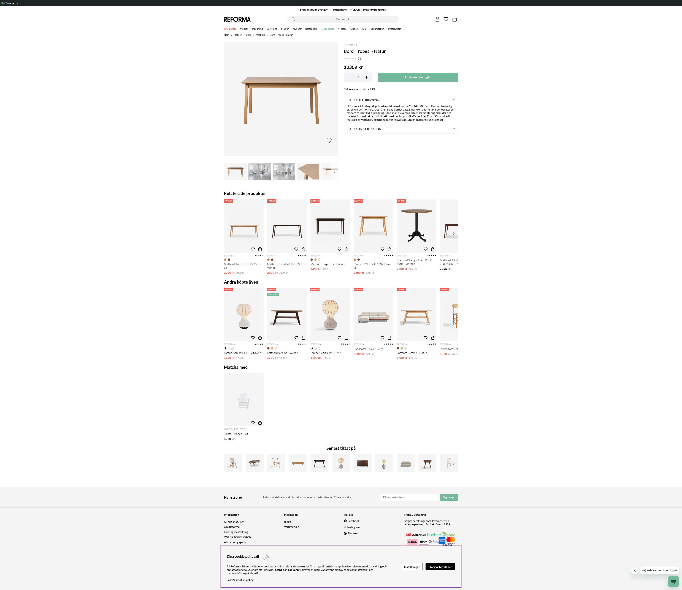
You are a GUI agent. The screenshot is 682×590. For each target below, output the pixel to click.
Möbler (244, 28)
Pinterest (353, 533)
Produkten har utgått (418, 77)
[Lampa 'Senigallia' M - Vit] (330, 314)
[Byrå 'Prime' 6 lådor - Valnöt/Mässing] (363, 463)
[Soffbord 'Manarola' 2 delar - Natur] (255, 463)
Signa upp (449, 497)
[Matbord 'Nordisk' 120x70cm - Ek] (373, 226)
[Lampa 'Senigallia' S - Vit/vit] (384, 463)
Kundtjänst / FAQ (235, 521)
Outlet (354, 28)
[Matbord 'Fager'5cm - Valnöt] (330, 226)
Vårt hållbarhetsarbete (238, 536)
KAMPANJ (230, 28)
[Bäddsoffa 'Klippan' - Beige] (406, 463)
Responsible (327, 28)
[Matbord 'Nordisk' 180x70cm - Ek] (244, 226)
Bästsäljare (311, 28)
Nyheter (297, 28)
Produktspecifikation (364, 128)
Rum (364, 28)
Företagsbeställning (236, 531)
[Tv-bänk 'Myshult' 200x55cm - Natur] (298, 463)
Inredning (257, 28)
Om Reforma (232, 526)
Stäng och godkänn (440, 566)
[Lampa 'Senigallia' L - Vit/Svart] (341, 463)
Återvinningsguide (235, 542)
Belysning (272, 28)
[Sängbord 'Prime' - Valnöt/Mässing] (427, 463)
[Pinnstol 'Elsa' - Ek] (233, 463)
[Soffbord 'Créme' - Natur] (416, 314)
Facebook (353, 520)
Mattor (285, 28)
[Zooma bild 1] (281, 99)
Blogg (287, 521)
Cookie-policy (244, 579)
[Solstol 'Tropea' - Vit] (244, 399)
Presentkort (394, 28)
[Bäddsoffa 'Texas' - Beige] (373, 314)
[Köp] (260, 249)
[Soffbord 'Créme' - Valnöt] (287, 314)
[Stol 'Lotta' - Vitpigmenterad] (449, 463)
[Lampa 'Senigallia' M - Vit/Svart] (244, 314)
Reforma (350, 45)
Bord (248, 34)
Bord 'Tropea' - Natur (281, 34)
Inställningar (412, 566)
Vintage (342, 28)
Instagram (353, 527)
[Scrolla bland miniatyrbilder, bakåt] (227, 171)
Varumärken (377, 28)
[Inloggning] (437, 19)
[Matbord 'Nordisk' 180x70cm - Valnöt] (287, 226)
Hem (226, 34)
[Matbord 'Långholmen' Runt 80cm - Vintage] (416, 226)
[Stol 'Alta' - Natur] (276, 463)
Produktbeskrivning (363, 99)
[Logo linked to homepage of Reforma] (237, 19)
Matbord (261, 34)
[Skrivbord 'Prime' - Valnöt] (319, 463)
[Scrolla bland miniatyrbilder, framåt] (334, 171)
